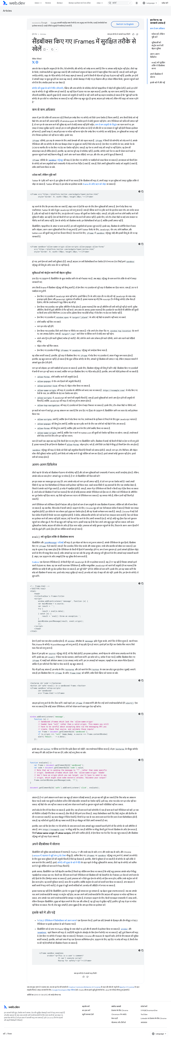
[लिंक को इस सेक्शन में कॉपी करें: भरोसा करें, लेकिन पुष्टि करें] (58, 175)
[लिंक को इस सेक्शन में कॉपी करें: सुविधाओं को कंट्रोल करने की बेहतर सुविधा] (73, 273)
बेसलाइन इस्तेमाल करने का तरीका (80, 3)
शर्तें (4, 1034)
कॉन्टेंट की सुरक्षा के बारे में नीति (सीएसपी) (47, 88)
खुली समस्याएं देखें (88, 1014)
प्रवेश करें (165, 3)
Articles (7, 10)
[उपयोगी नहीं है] (137, 34)
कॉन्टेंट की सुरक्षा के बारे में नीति (69, 862)
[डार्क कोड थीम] (139, 191)
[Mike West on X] (33, 63)
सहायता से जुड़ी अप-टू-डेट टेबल (54, 855)
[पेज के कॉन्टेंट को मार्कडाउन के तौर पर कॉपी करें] (52, 49)
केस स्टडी (114, 1018)
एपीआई (54, 542)
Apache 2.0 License (126, 987)
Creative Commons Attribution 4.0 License (84, 987)
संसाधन (37, 3)
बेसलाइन (60, 3)
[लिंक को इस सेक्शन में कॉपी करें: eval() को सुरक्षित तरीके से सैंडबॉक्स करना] (76, 537)
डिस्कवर (48, 3)
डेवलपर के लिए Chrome (119, 1010)
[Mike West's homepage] (37, 63)
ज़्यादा (99, 3)
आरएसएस (144, 1022)
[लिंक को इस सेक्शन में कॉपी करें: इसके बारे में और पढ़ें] (57, 912)
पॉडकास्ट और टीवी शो (118, 1022)
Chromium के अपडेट (119, 1014)
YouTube (144, 1014)
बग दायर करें (86, 1010)
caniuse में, (37, 855)
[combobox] (119, 3)
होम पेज (34, 34)
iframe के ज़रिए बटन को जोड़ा (94, 184)
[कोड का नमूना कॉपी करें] (142, 191)
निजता (10, 1034)
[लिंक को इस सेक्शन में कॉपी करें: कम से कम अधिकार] (57, 109)
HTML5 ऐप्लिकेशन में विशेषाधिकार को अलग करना (57, 920)
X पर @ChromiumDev (149, 1010)
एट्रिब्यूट (56, 160)
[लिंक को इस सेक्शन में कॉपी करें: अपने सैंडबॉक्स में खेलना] (62, 844)
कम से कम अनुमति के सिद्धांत (106, 124)
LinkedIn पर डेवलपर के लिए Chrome (153, 1018)
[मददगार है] (133, 34)
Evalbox (35, 562)
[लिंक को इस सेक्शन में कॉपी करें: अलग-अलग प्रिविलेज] (59, 464)
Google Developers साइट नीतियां (63, 990)
